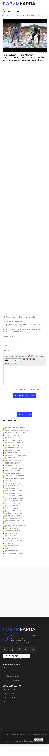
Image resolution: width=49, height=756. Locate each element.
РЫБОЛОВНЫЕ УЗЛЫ (13, 493)
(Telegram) (20, 643)
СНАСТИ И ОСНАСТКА (14, 483)
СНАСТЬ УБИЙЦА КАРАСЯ (13, 496)
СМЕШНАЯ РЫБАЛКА (14, 453)
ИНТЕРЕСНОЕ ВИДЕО (11, 435)
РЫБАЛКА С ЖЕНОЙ (13, 450)
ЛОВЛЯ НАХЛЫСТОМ (14, 511)
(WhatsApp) (28, 643)
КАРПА (19, 3)
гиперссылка (39, 735)
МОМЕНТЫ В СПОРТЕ (12, 438)
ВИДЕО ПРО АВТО (12, 528)
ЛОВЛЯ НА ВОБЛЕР (13, 506)
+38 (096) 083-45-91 (18, 638)
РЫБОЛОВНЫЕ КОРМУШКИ (16, 491)
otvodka (32, 317)
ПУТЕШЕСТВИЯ (12, 551)
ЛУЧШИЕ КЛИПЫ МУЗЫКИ (13, 553)
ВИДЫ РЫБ (10, 480)
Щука (44, 15)
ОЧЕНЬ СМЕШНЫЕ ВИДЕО (15, 428)
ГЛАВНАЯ (5, 15)
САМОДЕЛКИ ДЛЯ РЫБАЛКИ (16, 455)
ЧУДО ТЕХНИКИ (10, 548)
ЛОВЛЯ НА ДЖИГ (12, 508)
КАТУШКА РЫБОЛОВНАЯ (15, 518)
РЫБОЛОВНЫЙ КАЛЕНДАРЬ (16, 521)
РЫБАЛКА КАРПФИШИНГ (15, 475)
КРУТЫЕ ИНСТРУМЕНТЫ (15, 440)
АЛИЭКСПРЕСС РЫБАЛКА (13, 541)
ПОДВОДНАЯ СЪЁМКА (14, 473)
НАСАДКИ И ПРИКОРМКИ (15, 485)
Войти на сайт (9, 689)
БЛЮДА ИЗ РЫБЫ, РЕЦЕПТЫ (16, 526)
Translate (20, 659)
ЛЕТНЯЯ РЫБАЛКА (13, 458)
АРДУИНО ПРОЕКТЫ (11, 538)
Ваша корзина (9, 698)
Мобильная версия (11, 676)
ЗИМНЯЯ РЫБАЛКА (30, 15)
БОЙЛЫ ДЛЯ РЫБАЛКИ (14, 513)
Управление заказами (12, 680)
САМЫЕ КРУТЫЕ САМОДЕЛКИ (17, 430)
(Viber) (13, 643)
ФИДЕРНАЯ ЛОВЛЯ (13, 470)
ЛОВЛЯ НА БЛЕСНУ (13, 503)
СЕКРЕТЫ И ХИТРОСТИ (14, 443)
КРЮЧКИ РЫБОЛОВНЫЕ (14, 516)
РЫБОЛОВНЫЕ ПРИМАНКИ (15, 488)
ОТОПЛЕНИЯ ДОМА (11, 536)
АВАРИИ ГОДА (9, 543)
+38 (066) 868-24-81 (18, 640)
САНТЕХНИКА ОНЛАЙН (12, 531)
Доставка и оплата (11, 668)
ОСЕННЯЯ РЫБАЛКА (13, 460)
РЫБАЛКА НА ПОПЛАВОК (15, 478)
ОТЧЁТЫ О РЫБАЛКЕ (11, 523)
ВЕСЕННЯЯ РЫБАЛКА (14, 465)
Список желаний (10, 702)
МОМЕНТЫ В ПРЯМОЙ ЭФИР (14, 433)
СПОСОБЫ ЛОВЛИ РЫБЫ (14, 468)
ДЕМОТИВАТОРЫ (12, 546)
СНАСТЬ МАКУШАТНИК (14, 498)
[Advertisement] (24, 89)
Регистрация (9, 693)
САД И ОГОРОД (11, 533)
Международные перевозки (15, 672)
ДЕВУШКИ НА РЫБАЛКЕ (14, 448)
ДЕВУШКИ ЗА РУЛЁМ (11, 445)
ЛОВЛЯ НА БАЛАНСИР (14, 501)
